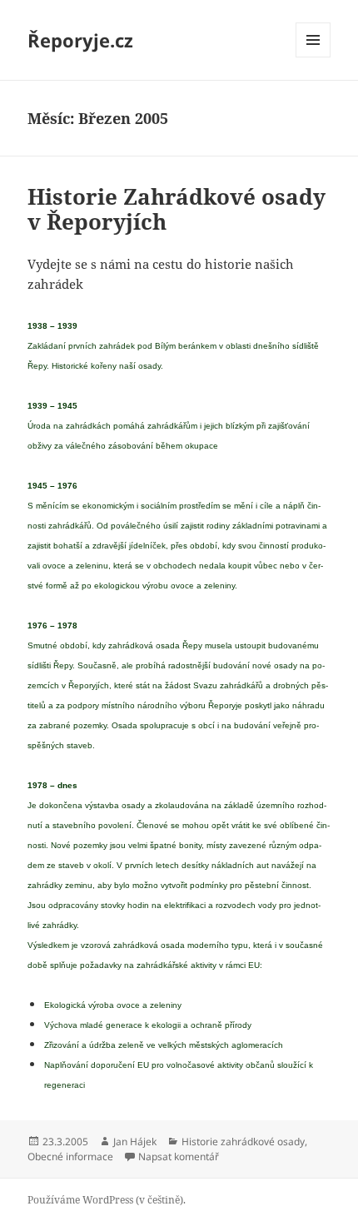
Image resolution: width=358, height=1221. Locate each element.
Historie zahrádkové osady (243, 1141)
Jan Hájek (135, 1141)
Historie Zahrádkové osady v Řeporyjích (176, 208)
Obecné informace (70, 1156)
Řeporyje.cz (80, 39)
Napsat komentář (178, 1156)
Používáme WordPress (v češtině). (106, 1200)
